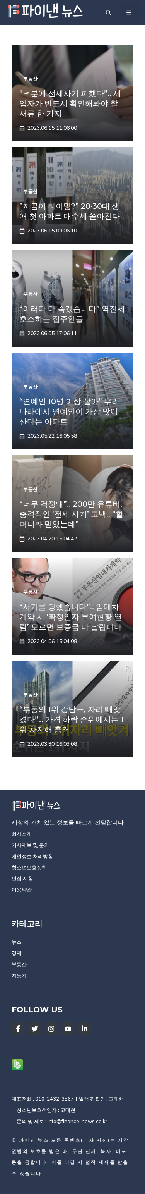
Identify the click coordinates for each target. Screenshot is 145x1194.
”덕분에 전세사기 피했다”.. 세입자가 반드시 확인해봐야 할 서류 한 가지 (70, 103)
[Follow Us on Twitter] (34, 1028)
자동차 (19, 975)
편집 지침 (22, 878)
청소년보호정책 (29, 867)
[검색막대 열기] (108, 12)
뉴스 (17, 942)
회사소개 (22, 834)
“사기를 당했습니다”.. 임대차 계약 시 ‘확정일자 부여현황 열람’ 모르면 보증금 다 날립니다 (70, 616)
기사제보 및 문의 (30, 845)
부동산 (19, 964)
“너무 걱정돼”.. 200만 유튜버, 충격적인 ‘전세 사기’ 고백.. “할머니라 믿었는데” (71, 514)
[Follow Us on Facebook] (18, 1028)
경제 (17, 953)
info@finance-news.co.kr (77, 1121)
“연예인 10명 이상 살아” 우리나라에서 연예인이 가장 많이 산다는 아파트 (69, 411)
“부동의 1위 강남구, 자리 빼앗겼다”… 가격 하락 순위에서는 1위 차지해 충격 (71, 719)
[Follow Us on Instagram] (51, 1028)
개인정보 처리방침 (32, 856)
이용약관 (22, 889)
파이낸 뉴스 (34, 1140)
